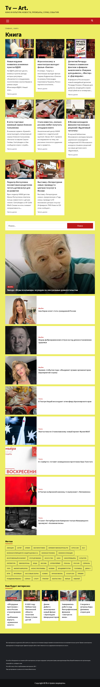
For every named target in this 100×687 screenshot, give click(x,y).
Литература (12, 55)
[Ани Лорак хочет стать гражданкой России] (21, 310)
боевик (52, 568)
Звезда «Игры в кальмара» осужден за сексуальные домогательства (42, 290)
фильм (67, 578)
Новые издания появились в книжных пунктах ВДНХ (17, 64)
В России (75, 548)
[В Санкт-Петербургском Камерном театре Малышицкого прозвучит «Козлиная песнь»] (21, 521)
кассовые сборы (32, 573)
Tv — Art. (16, 8)
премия (80, 573)
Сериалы (86, 563)
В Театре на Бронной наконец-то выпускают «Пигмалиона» (64, 492)
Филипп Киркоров (21, 568)
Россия (76, 563)
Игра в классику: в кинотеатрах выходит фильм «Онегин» (48, 64)
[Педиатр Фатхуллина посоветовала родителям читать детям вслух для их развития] (19, 169)
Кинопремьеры (70, 558)
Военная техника (48, 553)
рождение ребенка (14, 578)
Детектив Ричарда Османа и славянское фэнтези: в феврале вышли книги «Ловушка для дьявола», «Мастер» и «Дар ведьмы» (80, 68)
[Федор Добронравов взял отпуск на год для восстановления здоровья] (21, 340)
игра (8, 573)
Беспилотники (39, 548)
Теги (8, 568)
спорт (36, 578)
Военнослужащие (66, 553)
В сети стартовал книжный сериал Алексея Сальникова (19, 125)
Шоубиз (10, 287)
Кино (59, 558)
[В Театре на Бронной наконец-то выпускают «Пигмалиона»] (21, 491)
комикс (45, 573)
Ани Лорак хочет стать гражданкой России (57, 311)
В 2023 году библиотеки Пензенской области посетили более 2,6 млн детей (31, 612)
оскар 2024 (70, 573)
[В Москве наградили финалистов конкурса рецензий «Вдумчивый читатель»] (80, 109)
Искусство (49, 558)
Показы (67, 563)
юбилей (77, 578)
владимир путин (64, 568)
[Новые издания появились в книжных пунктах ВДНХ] (19, 48)
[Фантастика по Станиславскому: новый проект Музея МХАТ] (21, 430)
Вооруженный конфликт (16, 558)
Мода (35, 563)
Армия (27, 548)
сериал (27, 578)
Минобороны (24, 563)
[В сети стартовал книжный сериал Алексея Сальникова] (19, 109)
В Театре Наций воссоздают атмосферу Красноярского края (64, 401)
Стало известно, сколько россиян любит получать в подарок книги (50, 125)
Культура (82, 558)
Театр (40, 399)
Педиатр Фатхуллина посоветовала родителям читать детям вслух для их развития (19, 186)
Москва (44, 563)
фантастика (56, 578)
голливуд (78, 568)
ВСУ (83, 548)
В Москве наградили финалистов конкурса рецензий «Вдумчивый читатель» (79, 126)
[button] (7, 21)
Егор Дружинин (35, 558)
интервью (18, 573)
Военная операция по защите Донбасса (22, 553)
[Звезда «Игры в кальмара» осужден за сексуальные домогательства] (50, 264)
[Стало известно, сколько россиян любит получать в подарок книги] (50, 109)
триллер (45, 578)
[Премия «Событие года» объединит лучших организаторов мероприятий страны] (21, 370)
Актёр (19, 548)
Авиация (10, 548)
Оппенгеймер (55, 563)
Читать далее (12, 94)
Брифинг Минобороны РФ (58, 548)
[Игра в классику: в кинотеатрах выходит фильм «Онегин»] (50, 48)
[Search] (92, 20)
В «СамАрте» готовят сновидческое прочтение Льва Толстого (65, 462)
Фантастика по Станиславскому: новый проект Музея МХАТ (64, 431)
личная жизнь (57, 573)
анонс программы (38, 568)
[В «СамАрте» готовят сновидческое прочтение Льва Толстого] (21, 461)
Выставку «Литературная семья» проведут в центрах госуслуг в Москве (50, 186)
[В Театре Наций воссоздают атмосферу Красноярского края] (21, 400)
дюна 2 (87, 568)
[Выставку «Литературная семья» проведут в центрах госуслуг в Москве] (50, 169)
